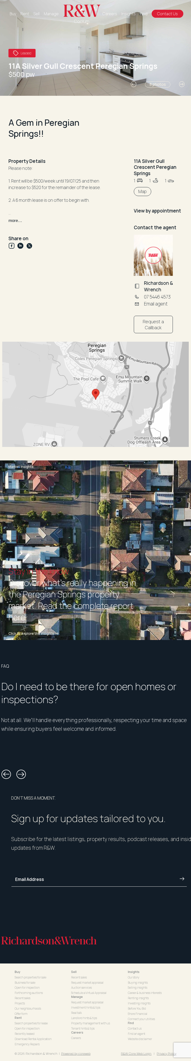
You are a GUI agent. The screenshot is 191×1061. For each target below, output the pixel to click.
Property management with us (90, 1023)
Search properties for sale (30, 977)
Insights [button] (134, 972)
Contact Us (167, 13)
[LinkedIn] (21, 246)
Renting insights (138, 998)
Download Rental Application (33, 1039)
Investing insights (139, 1003)
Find (143, 13)
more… (15, 220)
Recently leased (25, 1034)
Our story (133, 977)
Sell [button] (74, 972)
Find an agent (136, 1034)
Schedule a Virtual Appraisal (88, 993)
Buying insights (138, 982)
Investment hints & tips (85, 1007)
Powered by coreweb (76, 1053)
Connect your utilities (141, 1019)
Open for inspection (27, 987)
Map (142, 191)
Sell (36, 13)
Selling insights (137, 987)
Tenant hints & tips (83, 1028)
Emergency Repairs (27, 1044)
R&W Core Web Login (136, 1053)
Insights (128, 13)
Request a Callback (153, 324)
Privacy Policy (166, 1053)
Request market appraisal (87, 982)
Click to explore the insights (31, 633)
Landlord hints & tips (84, 1018)
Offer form (21, 1014)
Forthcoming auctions (29, 993)
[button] (134, 84)
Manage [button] (77, 997)
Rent (24, 13)
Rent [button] (18, 1018)
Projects (20, 1003)
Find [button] (131, 1023)
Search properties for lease (31, 1023)
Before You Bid (137, 1008)
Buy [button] (17, 972)
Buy (13, 13)
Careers (109, 13)
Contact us (135, 1028)
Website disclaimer (140, 1039)
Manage (51, 13)
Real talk (76, 1013)
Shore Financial (137, 1014)
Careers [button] (77, 1032)
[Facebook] (12, 246)
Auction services (81, 987)
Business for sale (25, 982)
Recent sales (22, 998)
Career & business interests (145, 993)
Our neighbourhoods (28, 1008)
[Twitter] (29, 246)
